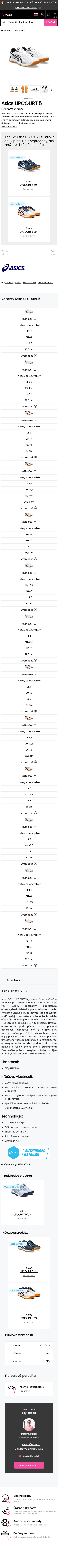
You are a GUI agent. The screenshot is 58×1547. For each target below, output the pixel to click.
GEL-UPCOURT (45, 282)
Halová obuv (19, 30)
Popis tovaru (14, 980)
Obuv (8, 30)
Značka (9, 282)
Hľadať (50, 22)
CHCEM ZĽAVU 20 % (26, 7)
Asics (54, 254)
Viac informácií (9, 126)
